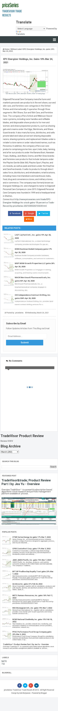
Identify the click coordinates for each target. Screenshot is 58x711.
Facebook (16, 213)
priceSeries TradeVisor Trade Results (18, 690)
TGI (3, 664)
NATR (4, 661)
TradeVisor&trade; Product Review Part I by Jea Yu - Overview (26, 482)
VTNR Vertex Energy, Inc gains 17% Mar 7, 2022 (31, 537)
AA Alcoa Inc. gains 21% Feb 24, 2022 (27, 584)
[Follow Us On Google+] (31, 685)
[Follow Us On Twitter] (25, 685)
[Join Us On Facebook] (19, 685)
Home (7, 49)
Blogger (44, 693)
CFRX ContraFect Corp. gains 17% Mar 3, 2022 (31, 549)
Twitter (44, 213)
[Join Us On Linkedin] (36, 685)
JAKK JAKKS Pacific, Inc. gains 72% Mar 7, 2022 (31, 560)
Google (30, 213)
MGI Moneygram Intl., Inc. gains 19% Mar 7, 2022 (32, 608)
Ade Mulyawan (25, 693)
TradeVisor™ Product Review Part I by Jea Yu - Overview (26, 644)
